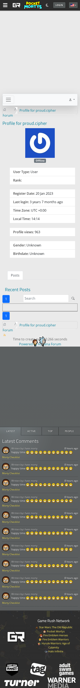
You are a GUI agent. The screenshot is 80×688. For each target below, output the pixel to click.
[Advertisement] (40, 387)
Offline (40, 160)
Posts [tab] (15, 275)
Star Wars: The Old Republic (55, 627)
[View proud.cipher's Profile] (40, 142)
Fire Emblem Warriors (55, 639)
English (73, 5)
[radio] (10, 431)
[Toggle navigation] (8, 100)
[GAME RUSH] (26, 5)
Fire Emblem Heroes (55, 635)
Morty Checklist (11, 457)
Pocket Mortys (55, 631)
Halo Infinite (55, 651)
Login (59, 5)
